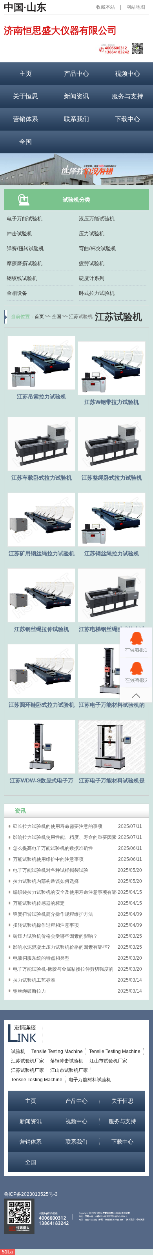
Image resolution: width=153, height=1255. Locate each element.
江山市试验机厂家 (108, 1061)
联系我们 (76, 119)
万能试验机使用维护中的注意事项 (48, 859)
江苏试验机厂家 (27, 1061)
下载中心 (127, 119)
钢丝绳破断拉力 (29, 991)
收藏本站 (105, 7)
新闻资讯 (76, 96)
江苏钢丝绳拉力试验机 (111, 553)
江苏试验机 (118, 316)
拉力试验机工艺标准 (34, 980)
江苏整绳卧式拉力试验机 (112, 478)
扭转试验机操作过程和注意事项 (46, 925)
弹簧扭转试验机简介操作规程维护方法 (53, 914)
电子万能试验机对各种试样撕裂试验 (50, 870)
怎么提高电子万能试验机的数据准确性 (53, 848)
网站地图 (135, 7)
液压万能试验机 (97, 219)
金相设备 (17, 293)
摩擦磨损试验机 (24, 263)
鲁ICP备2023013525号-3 (31, 1194)
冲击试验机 (19, 233)
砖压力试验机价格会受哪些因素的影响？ (55, 936)
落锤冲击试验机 (66, 1061)
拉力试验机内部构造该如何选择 (46, 881)
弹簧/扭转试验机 (25, 248)
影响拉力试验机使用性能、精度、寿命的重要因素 (65, 837)
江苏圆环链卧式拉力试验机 (42, 705)
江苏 (73, 316)
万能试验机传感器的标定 (39, 903)
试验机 (18, 1051)
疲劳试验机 (91, 263)
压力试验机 (91, 233)
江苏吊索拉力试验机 (41, 396)
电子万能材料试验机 (90, 1079)
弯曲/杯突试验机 (97, 248)
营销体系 (25, 119)
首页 (39, 316)
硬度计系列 (91, 278)
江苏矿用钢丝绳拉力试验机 (42, 553)
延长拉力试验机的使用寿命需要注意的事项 (57, 826)
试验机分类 (76, 199)
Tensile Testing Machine (57, 1051)
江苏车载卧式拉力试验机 (41, 478)
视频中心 (127, 73)
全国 (25, 141)
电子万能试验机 (24, 219)
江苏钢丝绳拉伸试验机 (41, 629)
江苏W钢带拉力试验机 (111, 402)
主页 (25, 73)
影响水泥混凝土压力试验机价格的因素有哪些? (61, 947)
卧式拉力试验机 (97, 293)
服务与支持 (127, 96)
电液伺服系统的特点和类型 (41, 958)
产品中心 (76, 73)
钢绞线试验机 (22, 278)
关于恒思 (25, 96)
